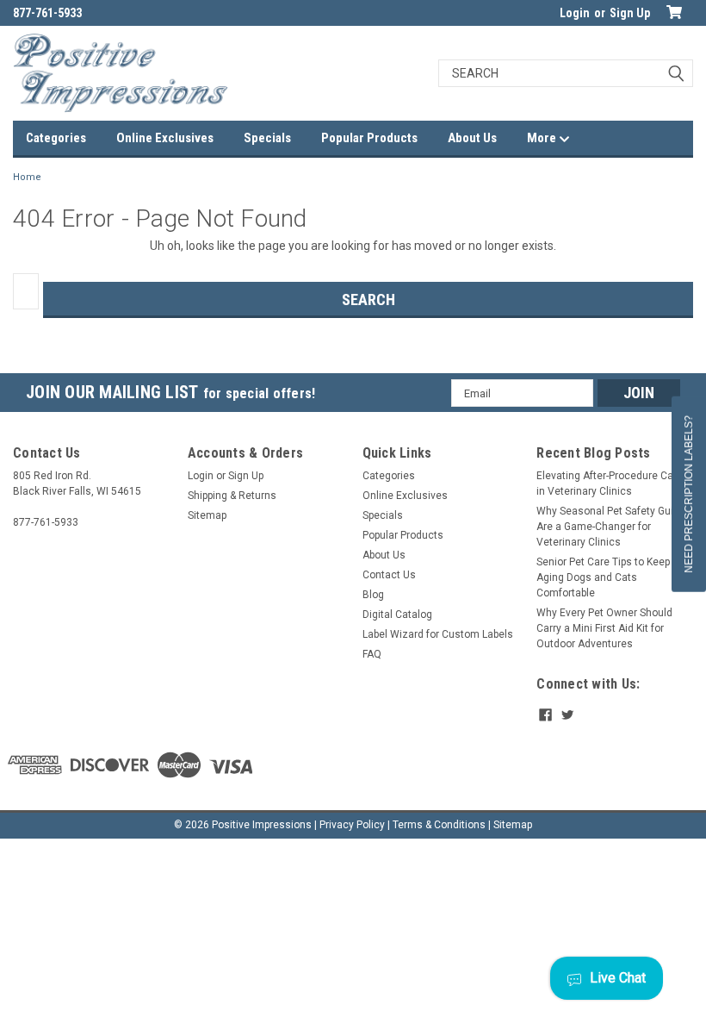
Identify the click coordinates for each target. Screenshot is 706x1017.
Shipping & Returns (232, 496)
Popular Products (369, 138)
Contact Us (389, 575)
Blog (373, 595)
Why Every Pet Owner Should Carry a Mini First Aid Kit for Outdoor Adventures (604, 628)
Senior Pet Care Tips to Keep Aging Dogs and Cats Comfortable (603, 577)
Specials (267, 138)
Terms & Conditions (439, 825)
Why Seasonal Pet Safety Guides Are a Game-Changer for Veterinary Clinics (613, 526)
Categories (56, 138)
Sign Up (630, 13)
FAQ (371, 654)
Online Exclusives (165, 138)
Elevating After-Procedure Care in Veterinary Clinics (609, 483)
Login (575, 13)
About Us (472, 138)
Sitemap (207, 515)
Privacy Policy (352, 825)
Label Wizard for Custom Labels (437, 634)
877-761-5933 (47, 13)
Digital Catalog (397, 614)
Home (27, 177)
